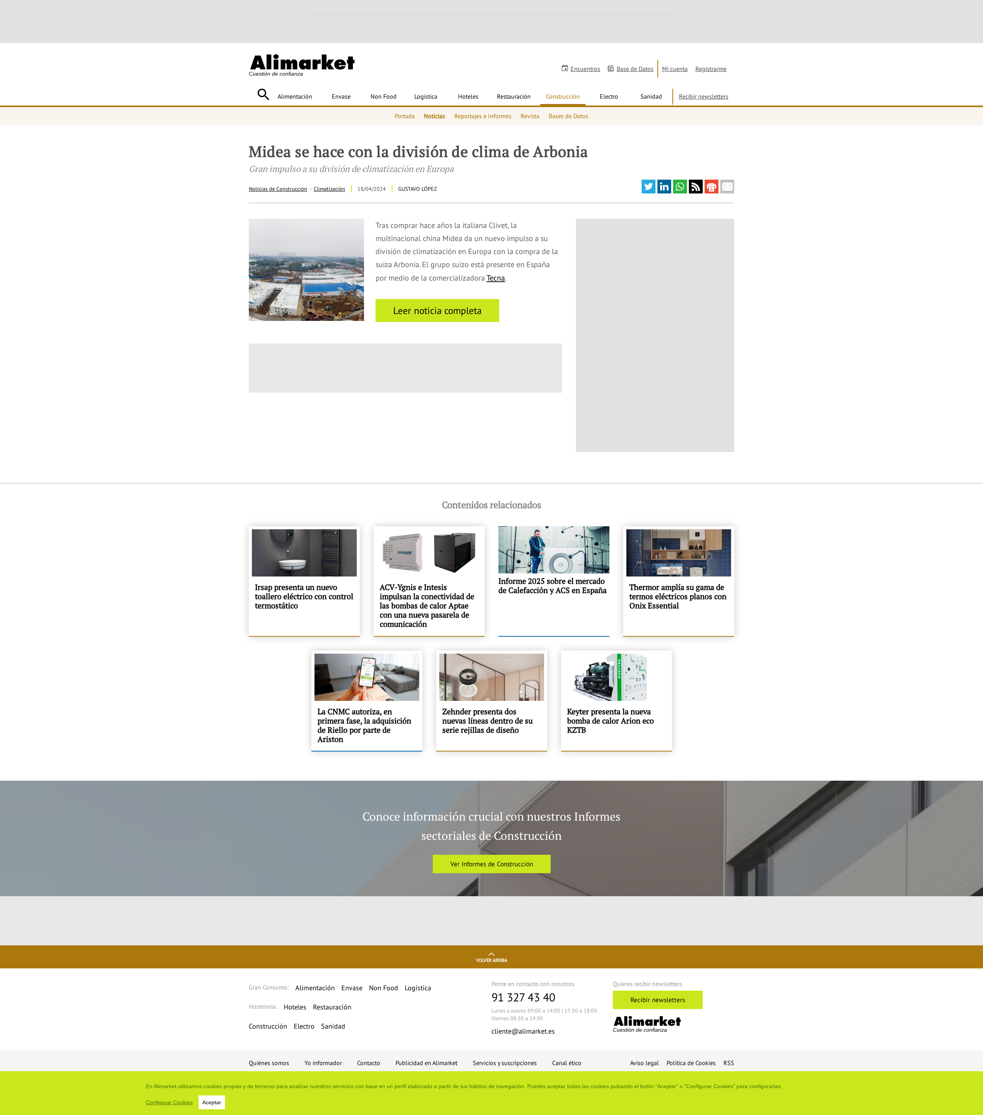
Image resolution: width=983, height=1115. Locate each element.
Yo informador (323, 1063)
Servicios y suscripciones (505, 1063)
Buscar (263, 94)
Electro (609, 96)
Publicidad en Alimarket (426, 1063)
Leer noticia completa (437, 310)
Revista (530, 116)
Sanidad (651, 96)
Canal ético (566, 1063)
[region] (491, 1093)
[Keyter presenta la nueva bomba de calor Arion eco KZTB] (616, 701)
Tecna (496, 278)
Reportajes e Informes (482, 116)
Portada (405, 116)
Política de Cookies (691, 1063)
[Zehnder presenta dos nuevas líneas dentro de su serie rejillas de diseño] (491, 701)
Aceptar (211, 1102)
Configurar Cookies (169, 1102)
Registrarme (710, 69)
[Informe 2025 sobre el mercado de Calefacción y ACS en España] (553, 581)
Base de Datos (635, 69)
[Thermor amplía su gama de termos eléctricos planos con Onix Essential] (678, 581)
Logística (425, 96)
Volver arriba (491, 960)
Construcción (563, 96)
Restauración (514, 96)
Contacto (368, 1063)
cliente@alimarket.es (523, 1031)
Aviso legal (644, 1063)
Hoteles (468, 96)
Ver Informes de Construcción (491, 864)
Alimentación (295, 96)
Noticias (434, 116)
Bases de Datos (568, 116)
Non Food (384, 96)
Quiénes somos (269, 1063)
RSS (728, 1063)
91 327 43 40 (523, 996)
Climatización (329, 188)
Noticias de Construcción (278, 188)
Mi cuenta (675, 69)
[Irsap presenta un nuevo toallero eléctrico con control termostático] (304, 581)
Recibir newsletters (703, 96)
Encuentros (585, 69)
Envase (341, 96)
